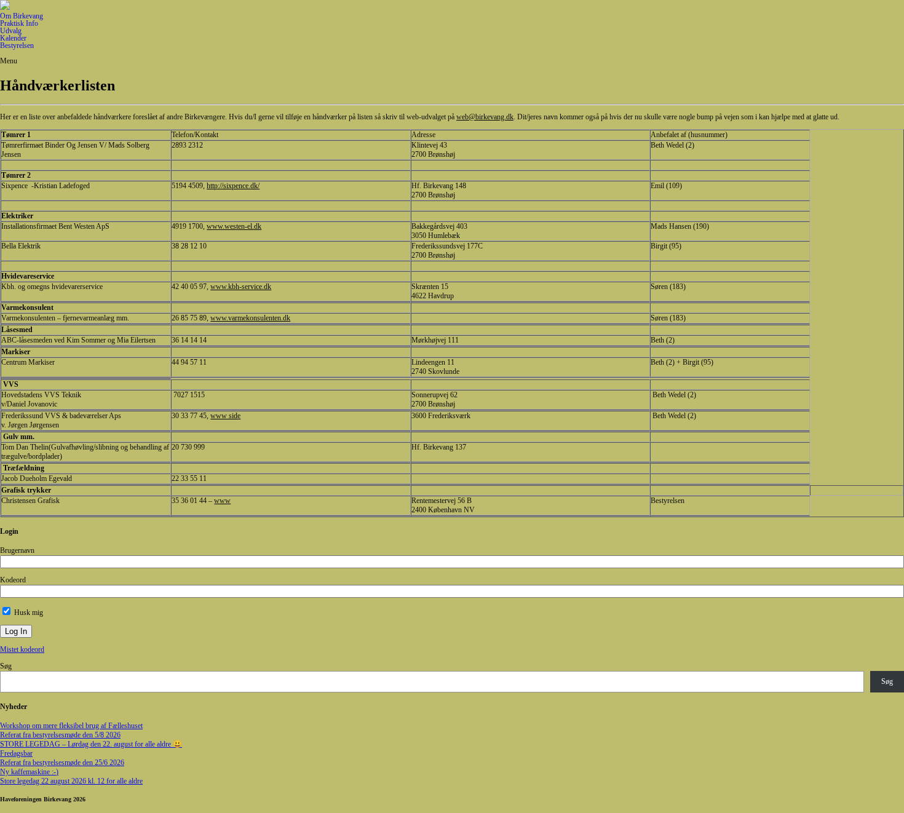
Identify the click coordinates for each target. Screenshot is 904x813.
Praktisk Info (19, 23)
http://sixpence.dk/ (233, 185)
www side (225, 415)
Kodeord (13, 580)
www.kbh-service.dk (240, 286)
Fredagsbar (16, 753)
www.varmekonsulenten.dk (250, 318)
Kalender (13, 38)
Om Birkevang (21, 16)
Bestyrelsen (17, 45)
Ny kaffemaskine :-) (29, 771)
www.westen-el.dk (234, 226)
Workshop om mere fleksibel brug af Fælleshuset (71, 725)
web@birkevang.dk (484, 117)
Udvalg (11, 30)
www (222, 500)
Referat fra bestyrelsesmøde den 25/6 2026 (62, 762)
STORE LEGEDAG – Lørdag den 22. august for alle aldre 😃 (91, 744)
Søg (6, 666)
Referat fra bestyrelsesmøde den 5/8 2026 (60, 735)
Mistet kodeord (22, 649)
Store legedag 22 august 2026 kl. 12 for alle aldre (71, 781)
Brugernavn (17, 550)
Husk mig (27, 612)
